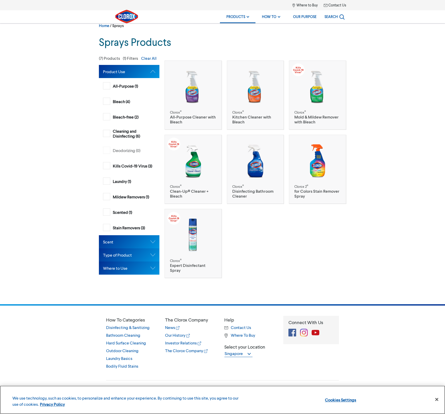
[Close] (436, 399)
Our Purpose (304, 16)
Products (236, 16)
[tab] (129, 71)
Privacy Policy (52, 404)
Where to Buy (307, 5)
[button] (129, 58)
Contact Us (337, 5)
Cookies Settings (340, 399)
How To (269, 16)
